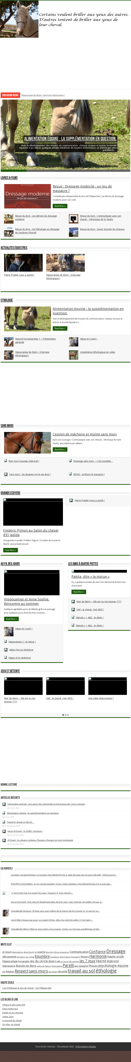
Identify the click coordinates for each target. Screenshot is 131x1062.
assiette (41, 952)
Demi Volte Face (10, 1009)
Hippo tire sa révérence (21, 649)
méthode (41, 966)
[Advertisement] (65, 65)
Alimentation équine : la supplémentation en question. (70, 139)
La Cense (64, 962)
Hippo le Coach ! (88, 338)
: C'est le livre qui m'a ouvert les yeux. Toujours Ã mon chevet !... (42, 893)
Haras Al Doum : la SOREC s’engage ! (25, 831)
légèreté (113, 961)
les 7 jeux (87, 961)
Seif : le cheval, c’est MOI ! (90, 609)
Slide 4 (91, 171)
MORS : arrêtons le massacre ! (89, 474)
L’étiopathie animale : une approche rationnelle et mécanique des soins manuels (46, 804)
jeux (51, 961)
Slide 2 (40, 171)
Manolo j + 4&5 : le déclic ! (90, 617)
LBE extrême (74, 962)
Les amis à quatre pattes (83, 564)
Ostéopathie (56, 966)
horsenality (24, 961)
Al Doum (7, 952)
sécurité (62, 971)
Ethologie (7, 300)
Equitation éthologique (60, 957)
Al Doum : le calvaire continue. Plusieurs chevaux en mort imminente (40, 840)
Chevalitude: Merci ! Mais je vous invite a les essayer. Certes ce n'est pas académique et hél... (55, 929)
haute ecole (115, 956)
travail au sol (81, 971)
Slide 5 (117, 171)
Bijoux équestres (61, 952)
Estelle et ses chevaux (12, 1012)
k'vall (57, 961)
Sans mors (7, 426)
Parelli (68, 965)
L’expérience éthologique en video (97, 352)
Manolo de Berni (26, 965)
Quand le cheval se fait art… (20, 822)
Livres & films (9, 178)
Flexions (85, 956)
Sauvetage (52, 972)
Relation (10, 971)
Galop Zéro (8, 1016)
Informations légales (86, 1046)
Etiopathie (75, 957)
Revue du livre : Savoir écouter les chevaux (102, 229)
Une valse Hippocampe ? (101, 698)
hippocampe (10, 961)
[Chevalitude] (65, 19)
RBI (3, 972)
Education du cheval (25, 957)
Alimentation (17, 952)
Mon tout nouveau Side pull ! (24, 461)
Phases (93, 965)
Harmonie (98, 956)
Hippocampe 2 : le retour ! (22, 641)
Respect (21, 971)
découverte (9, 956)
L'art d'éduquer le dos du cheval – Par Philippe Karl (27, 988)
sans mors (38, 971)
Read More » (60, 206)
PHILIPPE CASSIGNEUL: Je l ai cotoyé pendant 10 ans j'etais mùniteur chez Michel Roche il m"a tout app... (61, 884)
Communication (79, 952)
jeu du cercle (39, 961)
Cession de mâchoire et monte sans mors (85, 434)
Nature (48, 966)
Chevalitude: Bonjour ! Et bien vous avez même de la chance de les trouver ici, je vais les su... (55, 911)
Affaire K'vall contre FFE (13, 1005)
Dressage (116, 951)
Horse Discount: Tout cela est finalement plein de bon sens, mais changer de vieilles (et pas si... (57, 902)
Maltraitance (8, 966)
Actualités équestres (14, 248)
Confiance (97, 951)
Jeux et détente (10, 671)
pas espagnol (81, 966)
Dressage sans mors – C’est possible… (93, 461)
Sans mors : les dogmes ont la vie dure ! (30, 474)
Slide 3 (65, 171)
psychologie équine (113, 966)
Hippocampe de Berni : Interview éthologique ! (43, 95)
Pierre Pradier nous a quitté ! (19, 275)
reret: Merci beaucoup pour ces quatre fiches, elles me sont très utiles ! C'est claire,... (52, 920)
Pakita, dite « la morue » (90, 577)
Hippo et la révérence (20, 657)
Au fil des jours (10, 564)
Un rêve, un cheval (11, 1024)
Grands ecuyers (10, 493)
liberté (101, 961)
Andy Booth (29, 952)
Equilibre (42, 956)
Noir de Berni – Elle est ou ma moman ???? (99, 601)
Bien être (50, 952)
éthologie (106, 971)
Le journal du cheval (12, 1020)
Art (35, 952)
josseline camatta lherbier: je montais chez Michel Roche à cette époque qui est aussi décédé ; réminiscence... (64, 875)
